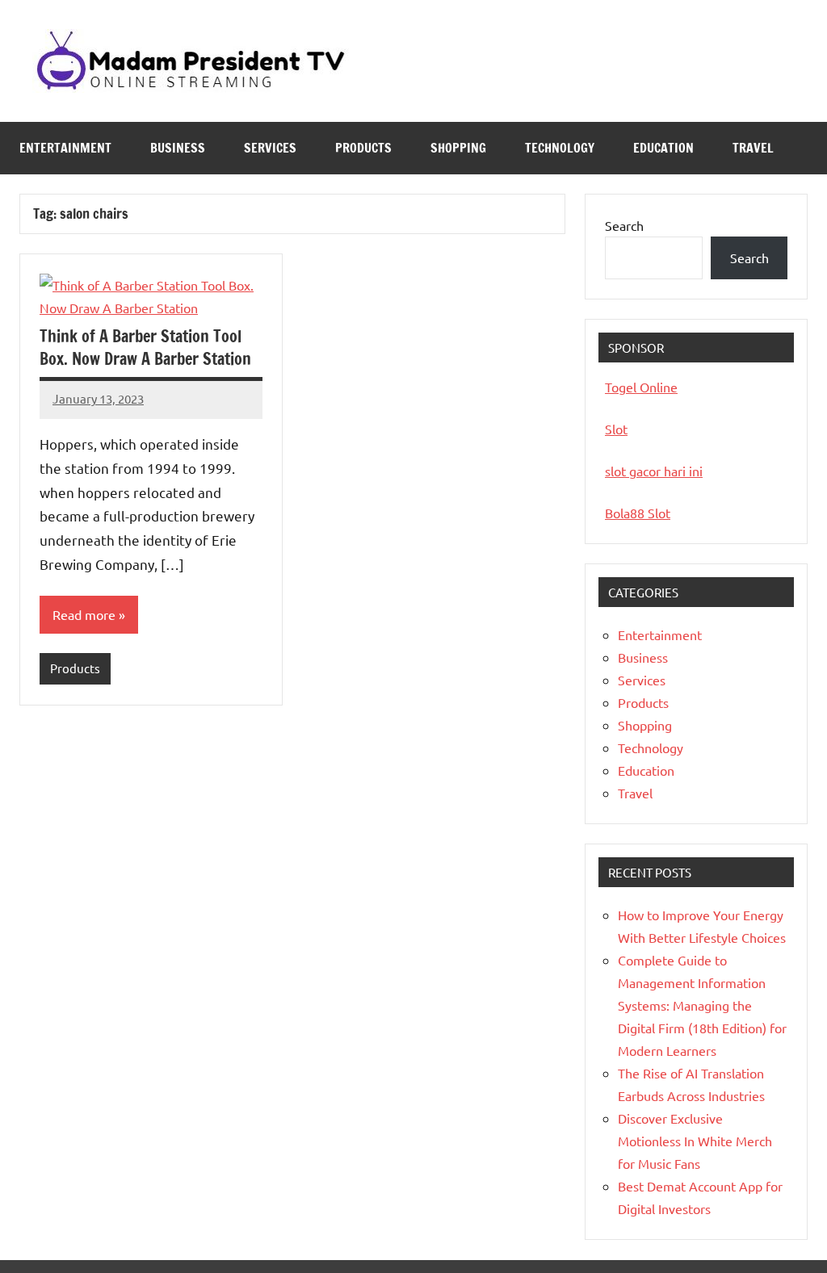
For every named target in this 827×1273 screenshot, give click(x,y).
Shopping (458, 148)
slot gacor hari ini (654, 471)
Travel (753, 148)
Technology (559, 148)
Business (177, 148)
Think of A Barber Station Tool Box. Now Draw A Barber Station (145, 348)
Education (663, 148)
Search (624, 225)
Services (270, 148)
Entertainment (65, 148)
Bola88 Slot (637, 513)
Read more (83, 614)
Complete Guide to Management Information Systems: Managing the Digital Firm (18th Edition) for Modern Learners (702, 1005)
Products (363, 148)
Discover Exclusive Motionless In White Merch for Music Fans (695, 1140)
